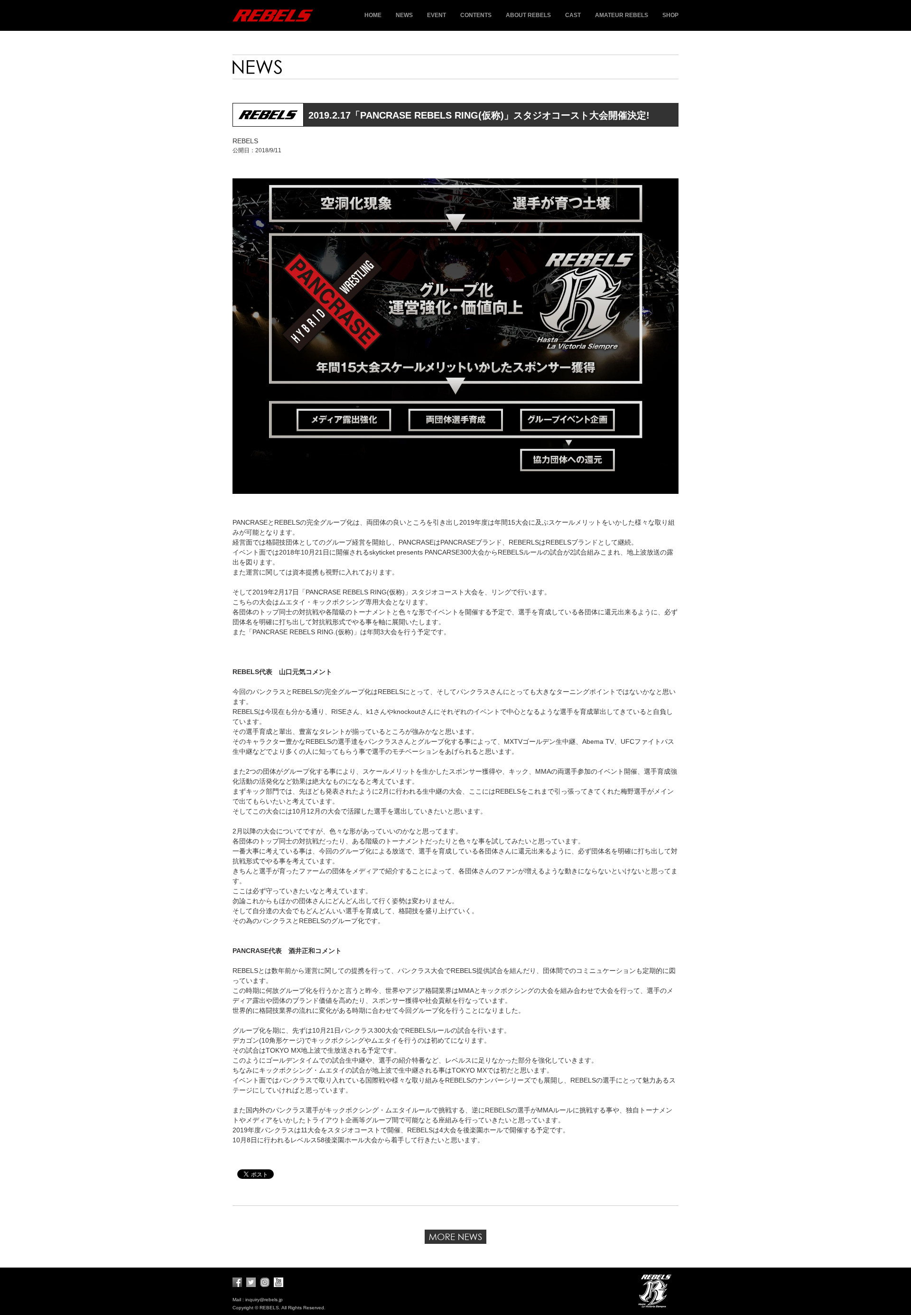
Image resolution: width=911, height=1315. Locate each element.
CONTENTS (476, 15)
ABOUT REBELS (528, 15)
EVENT (436, 15)
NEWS (404, 15)
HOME (372, 15)
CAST (573, 15)
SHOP (670, 15)
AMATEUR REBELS (621, 15)
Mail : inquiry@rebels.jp (257, 1299)
